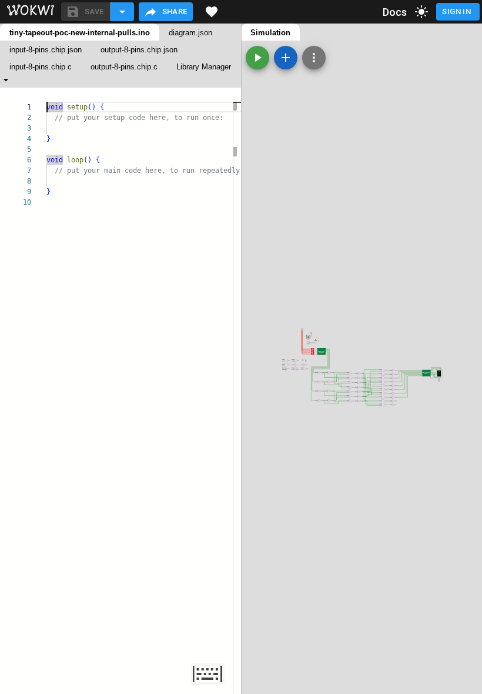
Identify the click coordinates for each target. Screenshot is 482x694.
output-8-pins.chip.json (139, 49)
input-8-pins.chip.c (40, 66)
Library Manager (203, 66)
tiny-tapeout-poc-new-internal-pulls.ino (79, 32)
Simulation (270, 32)
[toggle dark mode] (421, 12)
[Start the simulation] (257, 57)
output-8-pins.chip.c (124, 66)
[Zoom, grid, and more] (314, 57)
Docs (395, 12)
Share (175, 11)
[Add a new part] (285, 57)
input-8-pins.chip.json (45, 49)
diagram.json (190, 32)
